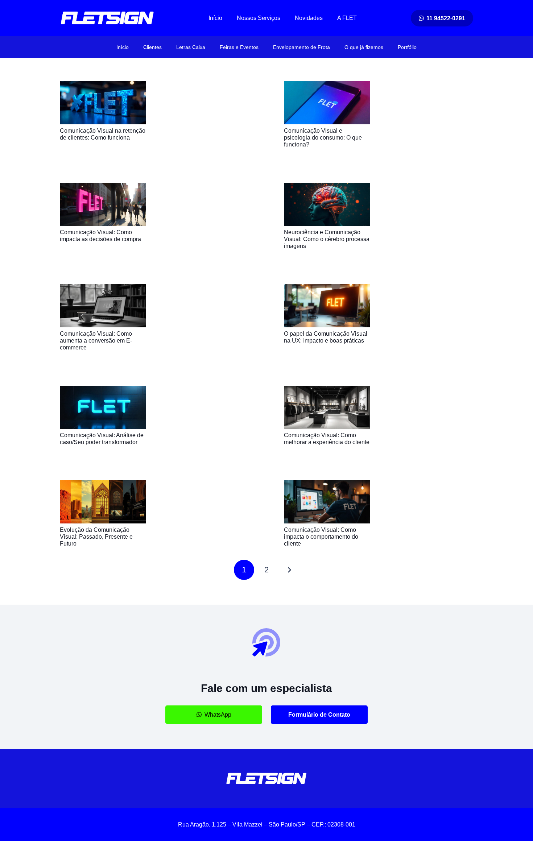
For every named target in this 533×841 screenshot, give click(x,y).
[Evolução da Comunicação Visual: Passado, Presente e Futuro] (103, 485)
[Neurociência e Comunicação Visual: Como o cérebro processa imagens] (327, 188)
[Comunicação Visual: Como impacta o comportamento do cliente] (327, 485)
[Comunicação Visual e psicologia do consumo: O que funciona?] (327, 86)
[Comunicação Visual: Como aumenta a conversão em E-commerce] (103, 289)
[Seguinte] (289, 570)
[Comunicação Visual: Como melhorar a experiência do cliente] (327, 391)
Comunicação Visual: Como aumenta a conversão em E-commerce (96, 341)
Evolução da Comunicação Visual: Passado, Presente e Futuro (96, 537)
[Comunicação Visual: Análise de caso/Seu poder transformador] (103, 391)
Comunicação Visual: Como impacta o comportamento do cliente (321, 537)
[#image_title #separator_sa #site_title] (107, 18)
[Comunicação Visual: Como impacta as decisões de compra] (103, 188)
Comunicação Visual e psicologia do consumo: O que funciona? (323, 138)
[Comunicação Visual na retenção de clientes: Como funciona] (103, 86)
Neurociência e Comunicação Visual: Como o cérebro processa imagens (326, 239)
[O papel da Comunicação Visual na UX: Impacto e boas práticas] (327, 289)
